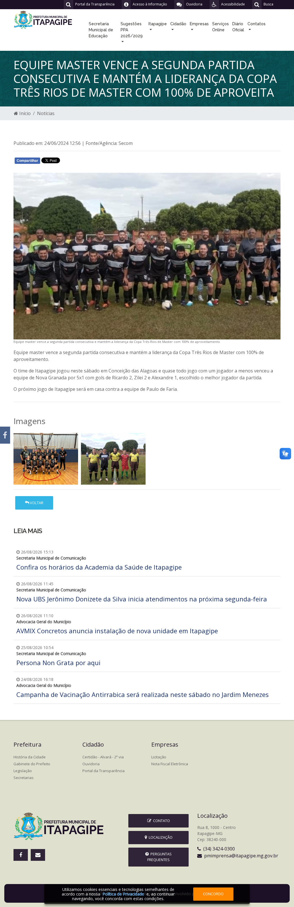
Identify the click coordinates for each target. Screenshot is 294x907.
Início (24, 113)
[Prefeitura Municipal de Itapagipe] (43, 19)
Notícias (46, 113)
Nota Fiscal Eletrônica (169, 763)
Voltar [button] (36, 502)
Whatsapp (81, 162)
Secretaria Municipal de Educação (101, 30)
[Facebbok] (20, 855)
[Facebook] (5, 435)
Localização (160, 837)
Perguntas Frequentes (159, 856)
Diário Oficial (238, 27)
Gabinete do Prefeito (31, 763)
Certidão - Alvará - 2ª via (103, 757)
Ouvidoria (91, 763)
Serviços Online (220, 27)
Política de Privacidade (123, 894)
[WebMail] (38, 855)
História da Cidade (29, 757)
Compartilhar (27, 161)
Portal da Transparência (103, 770)
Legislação (22, 770)
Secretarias (23, 777)
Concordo (213, 893)
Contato (160, 820)
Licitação (158, 757)
